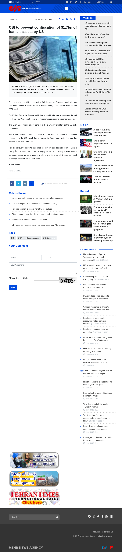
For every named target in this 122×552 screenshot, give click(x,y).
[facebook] (102, 516)
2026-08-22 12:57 (92, 376)
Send (13, 287)
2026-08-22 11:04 (92, 443)
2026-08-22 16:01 (99, 324)
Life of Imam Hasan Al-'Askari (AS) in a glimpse (103, 199)
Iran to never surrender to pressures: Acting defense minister (94, 321)
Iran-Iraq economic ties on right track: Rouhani (32, 209)
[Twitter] (98, 516)
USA (20, 238)
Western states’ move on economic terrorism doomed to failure (96, 418)
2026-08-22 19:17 (102, 279)
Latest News (88, 249)
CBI (12, 238)
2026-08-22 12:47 (92, 387)
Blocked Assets (32, 238)
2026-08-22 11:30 (92, 432)
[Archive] (111, 516)
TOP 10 (88, 18)
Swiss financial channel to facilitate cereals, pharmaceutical (37, 198)
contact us (108, 532)
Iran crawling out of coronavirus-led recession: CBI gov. (36, 203)
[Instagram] (94, 516)
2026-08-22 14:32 (92, 354)
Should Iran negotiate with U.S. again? (103, 144)
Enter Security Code (18, 278)
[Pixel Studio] (110, 547)
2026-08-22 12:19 (92, 410)
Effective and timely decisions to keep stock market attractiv (38, 214)
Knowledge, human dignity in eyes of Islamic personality (103, 238)
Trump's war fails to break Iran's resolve (102, 180)
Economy (13, 19)
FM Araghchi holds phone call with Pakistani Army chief (97, 81)
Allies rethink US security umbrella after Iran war (102, 133)
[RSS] (107, 516)
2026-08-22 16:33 (92, 313)
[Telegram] (89, 516)
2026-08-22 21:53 (102, 260)
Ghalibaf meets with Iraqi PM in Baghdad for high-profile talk (98, 92)
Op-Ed (84, 124)
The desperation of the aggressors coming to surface (103, 168)
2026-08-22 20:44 (92, 271)
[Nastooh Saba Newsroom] (103, 547)
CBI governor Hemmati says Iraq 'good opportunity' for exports (38, 225)
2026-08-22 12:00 (98, 421)
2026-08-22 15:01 (92, 343)
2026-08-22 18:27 (92, 290)
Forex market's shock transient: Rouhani (29, 220)
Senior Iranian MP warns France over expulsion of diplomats (96, 112)
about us (96, 532)
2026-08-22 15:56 (101, 332)
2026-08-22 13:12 (92, 365)
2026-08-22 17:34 (92, 302)
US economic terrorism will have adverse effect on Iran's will (98, 26)
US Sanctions (49, 238)
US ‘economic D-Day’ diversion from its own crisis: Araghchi (95, 62)
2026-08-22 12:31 (92, 399)
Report (84, 191)
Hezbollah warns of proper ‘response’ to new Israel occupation (94, 257)
